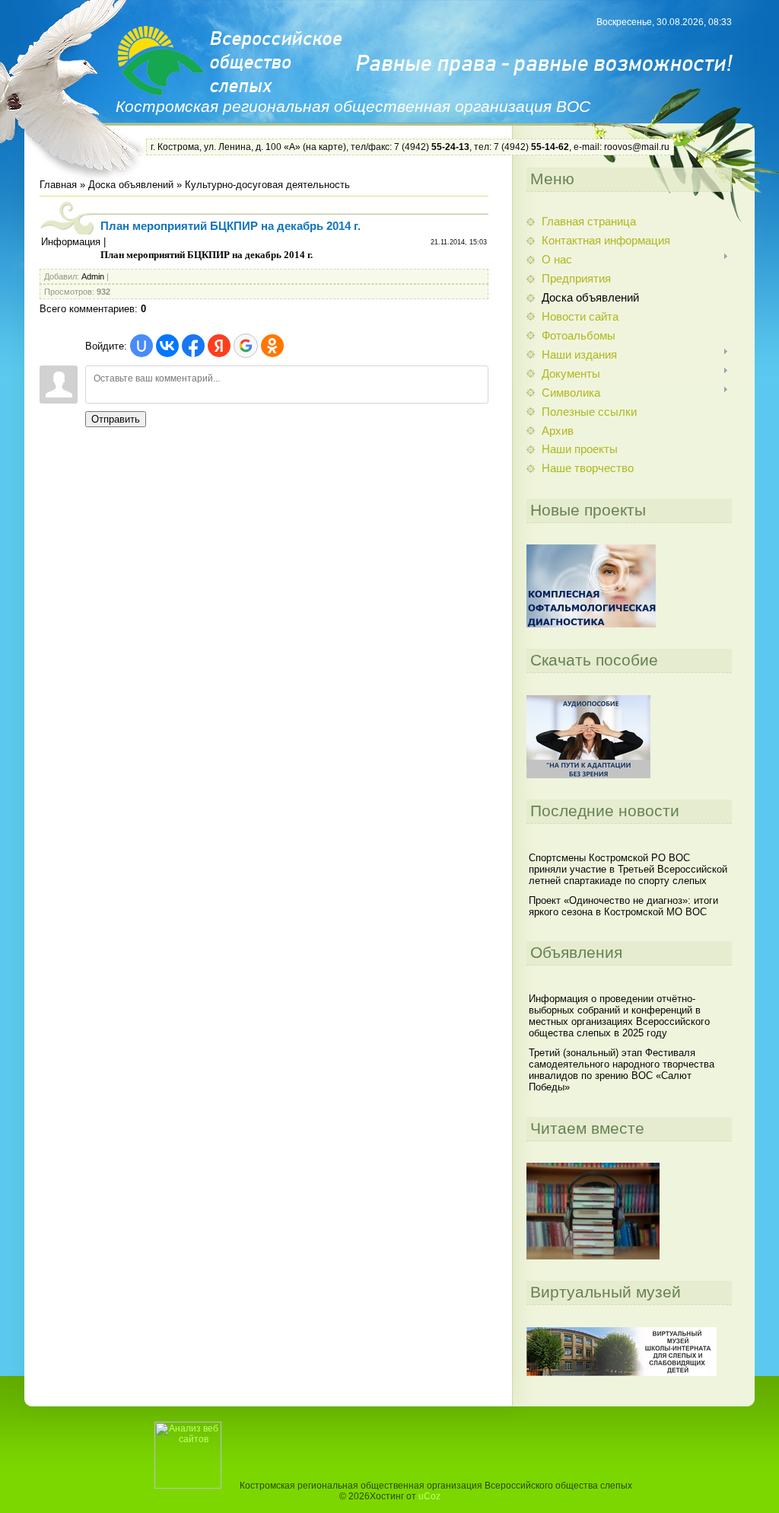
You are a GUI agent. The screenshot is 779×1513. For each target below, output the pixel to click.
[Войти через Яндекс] (219, 345)
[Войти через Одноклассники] (272, 345)
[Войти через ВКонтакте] (167, 345)
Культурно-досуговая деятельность (267, 184)
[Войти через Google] (246, 346)
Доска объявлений (130, 184)
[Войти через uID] (141, 345)
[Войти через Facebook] (193, 345)
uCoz (429, 1496)
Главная (58, 184)
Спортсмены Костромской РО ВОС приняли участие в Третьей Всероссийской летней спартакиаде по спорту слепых (628, 869)
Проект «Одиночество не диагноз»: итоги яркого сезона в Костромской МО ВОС (623, 906)
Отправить (115, 419)
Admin (92, 276)
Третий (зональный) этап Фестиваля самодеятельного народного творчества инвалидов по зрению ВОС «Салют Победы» (621, 1070)
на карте (324, 147)
